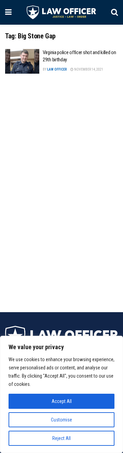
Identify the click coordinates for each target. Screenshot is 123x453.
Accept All (62, 401)
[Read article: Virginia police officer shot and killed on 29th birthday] (22, 61)
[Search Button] (114, 12)
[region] (61, 394)
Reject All (61, 438)
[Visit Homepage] (61, 12)
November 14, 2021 (88, 69)
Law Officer (57, 69)
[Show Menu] (8, 12)
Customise (61, 420)
